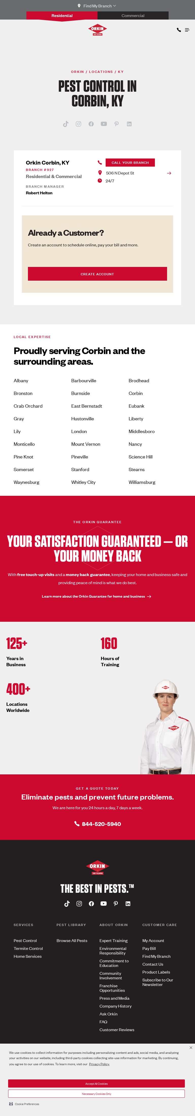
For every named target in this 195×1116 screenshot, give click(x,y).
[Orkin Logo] (97, 30)
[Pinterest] (116, 123)
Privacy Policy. (99, 1063)
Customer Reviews (117, 1029)
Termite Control (28, 948)
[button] (24, 1104)
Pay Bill (149, 948)
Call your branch (130, 162)
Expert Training (114, 940)
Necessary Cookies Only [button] (96, 1093)
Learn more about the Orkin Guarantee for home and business (93, 596)
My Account (153, 940)
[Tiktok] (66, 123)
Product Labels (156, 972)
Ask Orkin (109, 1013)
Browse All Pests (72, 940)
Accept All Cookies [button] (96, 1083)
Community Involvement (111, 975)
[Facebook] (91, 123)
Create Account (97, 273)
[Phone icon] (178, 29)
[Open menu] (187, 29)
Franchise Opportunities (112, 988)
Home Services (28, 956)
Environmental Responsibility (113, 950)
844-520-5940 (101, 823)
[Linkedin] (129, 123)
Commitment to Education (114, 963)
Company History (116, 1006)
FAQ (103, 1021)
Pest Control (25, 940)
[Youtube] (104, 123)
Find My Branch (156, 956)
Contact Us (152, 964)
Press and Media (114, 998)
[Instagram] (78, 123)
